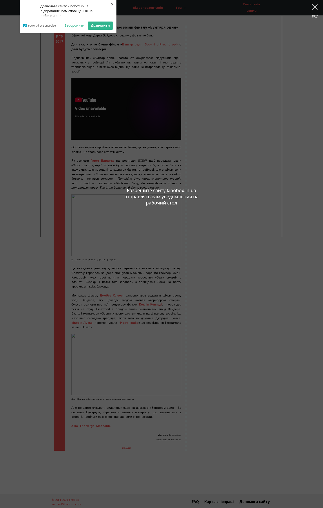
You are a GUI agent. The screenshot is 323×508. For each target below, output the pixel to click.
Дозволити (100, 25)
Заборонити (74, 25)
